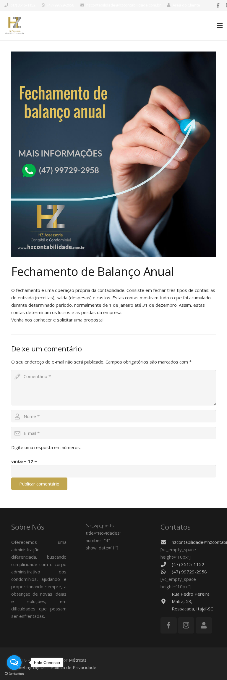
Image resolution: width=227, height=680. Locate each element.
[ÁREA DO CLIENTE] (204, 625)
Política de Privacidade (73, 667)
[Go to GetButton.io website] (14, 674)
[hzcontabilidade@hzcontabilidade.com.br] (166, 542)
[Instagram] (186, 625)
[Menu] (219, 25)
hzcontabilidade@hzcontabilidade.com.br (123, 5)
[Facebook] (218, 5)
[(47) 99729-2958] (166, 571)
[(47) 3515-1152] (166, 564)
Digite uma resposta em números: (46, 447)
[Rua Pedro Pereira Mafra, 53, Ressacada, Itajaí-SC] (166, 601)
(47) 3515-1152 (23, 5)
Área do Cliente (186, 5)
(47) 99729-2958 (60, 5)
